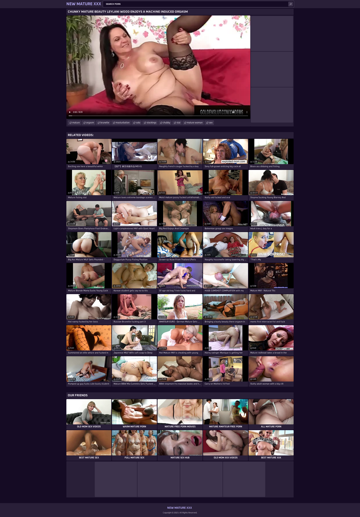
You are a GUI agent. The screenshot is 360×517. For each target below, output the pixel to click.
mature (76, 123)
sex (210, 123)
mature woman (194, 123)
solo (138, 123)
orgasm (90, 123)
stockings (151, 123)
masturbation (123, 123)
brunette (104, 123)
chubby (166, 123)
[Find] (290, 4)
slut (178, 123)
